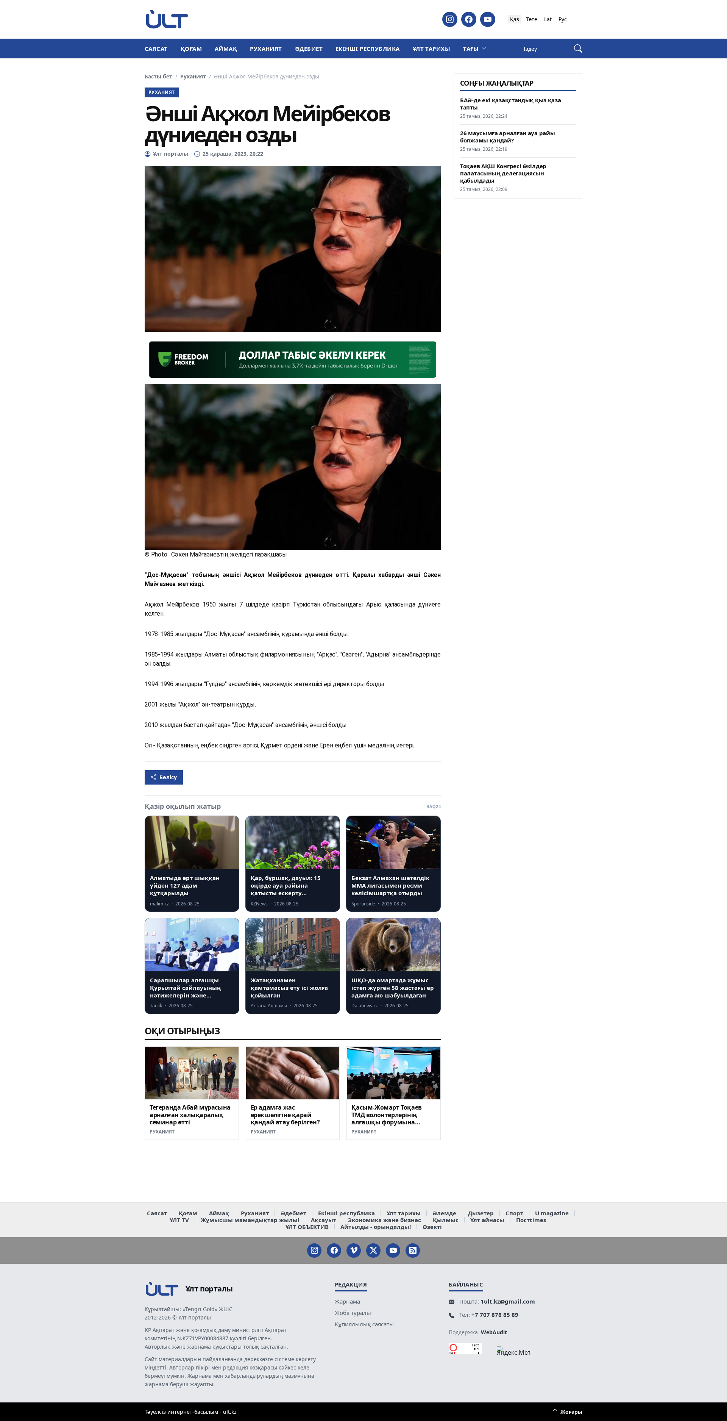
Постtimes (531, 1219)
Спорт (514, 1213)
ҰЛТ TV (179, 1219)
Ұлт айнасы (487, 1219)
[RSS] (413, 1250)
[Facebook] (468, 19)
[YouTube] (487, 19)
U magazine (552, 1213)
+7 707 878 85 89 (494, 1314)
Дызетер (481, 1213)
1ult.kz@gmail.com (508, 1301)
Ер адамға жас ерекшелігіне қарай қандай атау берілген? (285, 1115)
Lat (548, 19)
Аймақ (226, 48)
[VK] (353, 1250)
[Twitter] (373, 1250)
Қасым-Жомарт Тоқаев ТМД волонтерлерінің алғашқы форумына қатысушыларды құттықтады (386, 1122)
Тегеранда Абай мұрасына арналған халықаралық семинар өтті (190, 1115)
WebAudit (494, 1332)
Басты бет (158, 76)
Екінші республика (367, 48)
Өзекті (432, 1226)
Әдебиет (309, 48)
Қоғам (191, 48)
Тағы (471, 48)
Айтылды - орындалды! (375, 1226)
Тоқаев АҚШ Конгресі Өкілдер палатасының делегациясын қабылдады (503, 173)
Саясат (156, 48)
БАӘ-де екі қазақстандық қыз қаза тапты (510, 104)
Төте (531, 19)
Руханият (266, 48)
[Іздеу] (578, 48)
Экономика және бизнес (384, 1219)
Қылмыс (446, 1219)
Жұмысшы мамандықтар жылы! (250, 1219)
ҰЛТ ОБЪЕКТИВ (307, 1226)
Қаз (514, 19)
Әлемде (444, 1213)
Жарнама (347, 1301)
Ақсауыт (323, 1219)
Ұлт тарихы (432, 48)
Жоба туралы (353, 1312)
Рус (563, 19)
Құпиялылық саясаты (364, 1324)
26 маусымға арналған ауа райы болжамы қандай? (507, 137)
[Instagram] (449, 19)
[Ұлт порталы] (167, 19)
